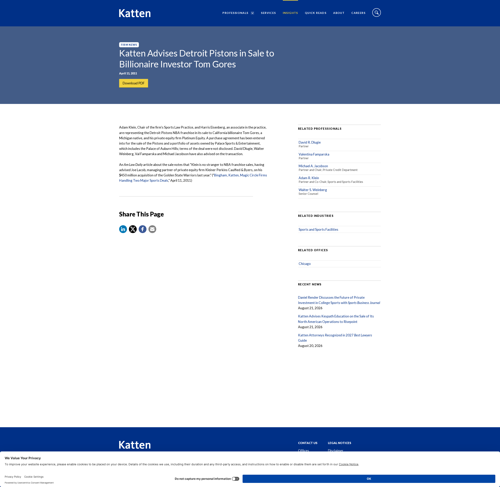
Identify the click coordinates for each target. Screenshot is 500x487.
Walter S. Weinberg (313, 190)
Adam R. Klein (309, 178)
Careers (358, 12)
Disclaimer (335, 451)
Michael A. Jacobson (313, 166)
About (339, 12)
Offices (303, 451)
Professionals (235, 12)
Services (268, 12)
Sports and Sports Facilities (318, 229)
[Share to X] (133, 229)
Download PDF (134, 83)
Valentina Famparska (314, 154)
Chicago (305, 264)
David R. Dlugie (310, 142)
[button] (123, 229)
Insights (290, 12)
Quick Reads (315, 12)
